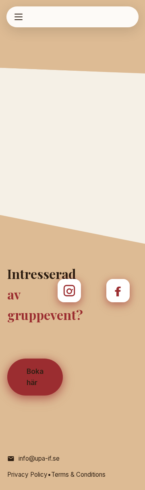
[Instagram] (69, 290)
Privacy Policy (27, 474)
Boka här (35, 377)
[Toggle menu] (18, 17)
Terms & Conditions (78, 474)
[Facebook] (118, 290)
